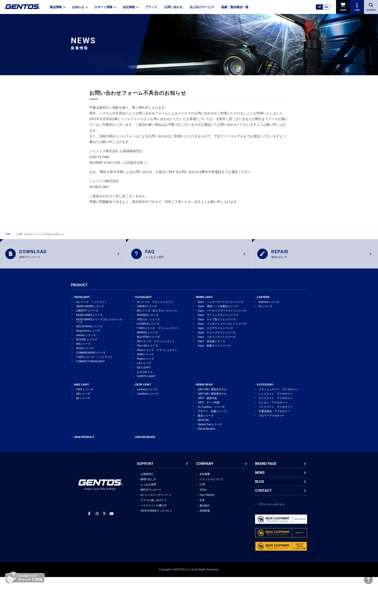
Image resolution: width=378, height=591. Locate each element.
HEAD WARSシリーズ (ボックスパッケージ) (99, 321)
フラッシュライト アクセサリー (278, 389)
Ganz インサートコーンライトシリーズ (222, 323)
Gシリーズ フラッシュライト (155, 301)
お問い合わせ (173, 7)
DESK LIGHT (143, 384)
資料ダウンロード (150, 489)
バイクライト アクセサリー (276, 406)
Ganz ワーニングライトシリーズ (218, 315)
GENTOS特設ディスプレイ (156, 510)
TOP (7, 234)
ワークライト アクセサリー (276, 398)
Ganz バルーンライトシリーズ (217, 336)
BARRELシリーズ (147, 332)
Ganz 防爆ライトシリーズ (214, 345)
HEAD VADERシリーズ (90, 306)
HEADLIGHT (82, 297)
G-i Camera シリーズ (211, 406)
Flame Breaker (206, 428)
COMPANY (204, 464)
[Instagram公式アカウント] (97, 514)
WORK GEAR (204, 384)
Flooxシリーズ (145, 358)
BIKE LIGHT (81, 384)
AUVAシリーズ (85, 348)
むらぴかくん (145, 371)
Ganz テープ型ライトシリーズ (217, 319)
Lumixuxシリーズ (147, 389)
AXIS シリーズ (84, 389)
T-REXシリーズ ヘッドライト (94, 357)
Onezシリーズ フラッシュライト (157, 350)
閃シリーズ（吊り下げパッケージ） (158, 310)
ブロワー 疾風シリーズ (212, 411)
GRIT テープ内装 (209, 402)
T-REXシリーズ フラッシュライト (158, 328)
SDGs (203, 489)
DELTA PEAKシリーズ (89, 326)
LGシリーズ (144, 363)
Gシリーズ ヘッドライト (91, 301)
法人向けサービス (202, 7)
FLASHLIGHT (143, 297)
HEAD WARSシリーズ (89, 315)
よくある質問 (148, 484)
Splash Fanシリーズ (210, 424)
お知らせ (78, 7)
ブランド (151, 7)
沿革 (202, 500)
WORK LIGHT (204, 297)
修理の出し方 (148, 479)
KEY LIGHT (143, 367)
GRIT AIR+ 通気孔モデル (212, 389)
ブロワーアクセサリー (272, 415)
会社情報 (129, 7)
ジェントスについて (211, 479)
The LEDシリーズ (147, 345)
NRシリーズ (83, 343)
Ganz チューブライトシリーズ (217, 332)
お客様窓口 (147, 474)
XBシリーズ (83, 393)
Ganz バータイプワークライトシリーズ (222, 310)
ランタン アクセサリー (273, 402)
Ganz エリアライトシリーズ (215, 328)
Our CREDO (207, 495)
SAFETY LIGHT (146, 376)
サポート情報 (103, 7)
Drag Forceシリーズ (88, 330)
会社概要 (205, 474)
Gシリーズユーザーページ (155, 495)
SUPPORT (145, 464)
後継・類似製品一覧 (235, 7)
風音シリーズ (206, 415)
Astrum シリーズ (86, 335)
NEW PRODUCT (84, 437)
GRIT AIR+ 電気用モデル (212, 393)
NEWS (260, 473)
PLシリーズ (265, 306)
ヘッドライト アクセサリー (276, 393)
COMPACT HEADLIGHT (90, 361)
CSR (202, 484)
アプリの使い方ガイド (153, 500)
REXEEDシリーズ (147, 315)
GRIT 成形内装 (207, 398)
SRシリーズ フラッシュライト (156, 341)
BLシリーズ (83, 398)
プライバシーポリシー (272, 504)
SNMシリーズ (145, 354)
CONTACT (263, 490)
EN (326, 7)
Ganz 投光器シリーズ (211, 341)
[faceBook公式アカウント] (89, 514)
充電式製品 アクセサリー (274, 411)
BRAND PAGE (265, 464)
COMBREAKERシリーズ (90, 352)
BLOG (259, 481)
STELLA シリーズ (148, 319)
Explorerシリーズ (269, 301)
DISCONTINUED (145, 437)
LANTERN (263, 297)
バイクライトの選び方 (153, 505)
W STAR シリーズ (86, 339)
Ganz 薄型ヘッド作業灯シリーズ (218, 306)
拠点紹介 (205, 505)
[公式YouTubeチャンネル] (111, 514)
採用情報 (205, 510)
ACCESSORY (265, 384)
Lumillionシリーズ (147, 393)
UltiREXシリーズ (147, 306)
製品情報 (56, 7)
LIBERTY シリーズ (87, 310)
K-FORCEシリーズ (148, 323)
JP (319, 7)
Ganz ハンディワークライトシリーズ (220, 301)
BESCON (203, 420)
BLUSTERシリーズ (148, 336)
